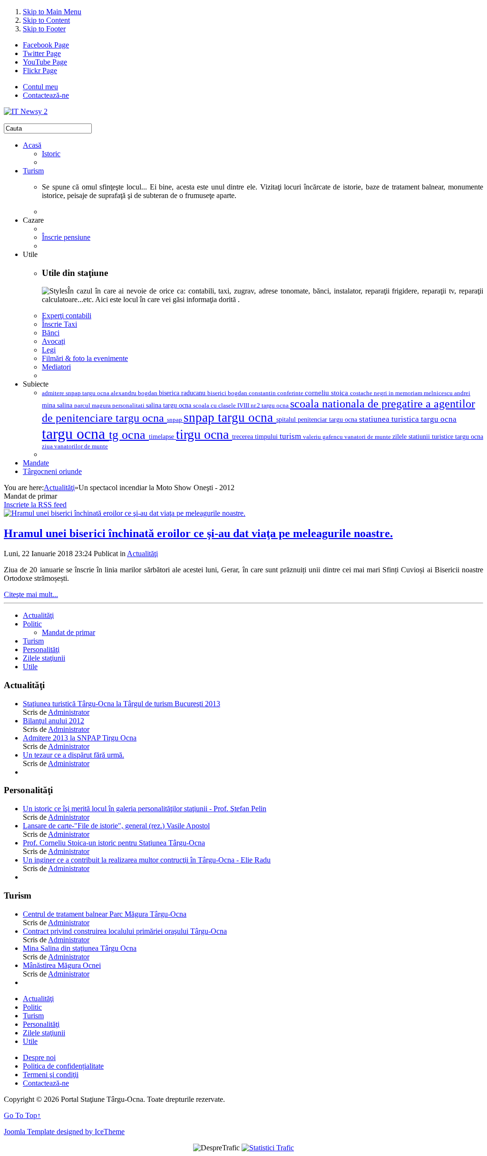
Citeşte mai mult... (31, 594)
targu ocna (75, 433)
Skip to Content (46, 20)
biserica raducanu (183, 393)
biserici (217, 393)
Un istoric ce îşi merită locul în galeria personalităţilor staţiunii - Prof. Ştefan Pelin (144, 809)
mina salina (58, 405)
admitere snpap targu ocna (76, 393)
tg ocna (129, 435)
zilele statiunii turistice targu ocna (437, 436)
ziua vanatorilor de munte (75, 446)
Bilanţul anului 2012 (53, 721)
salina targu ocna (169, 405)
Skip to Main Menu (52, 12)
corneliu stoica (327, 393)
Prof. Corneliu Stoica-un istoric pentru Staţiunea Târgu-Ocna (114, 843)
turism (291, 436)
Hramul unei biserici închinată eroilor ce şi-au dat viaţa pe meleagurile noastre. (198, 533)
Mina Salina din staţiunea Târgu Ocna (79, 948)
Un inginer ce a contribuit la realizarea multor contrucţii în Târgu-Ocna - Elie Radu (147, 860)
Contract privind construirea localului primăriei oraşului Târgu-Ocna (125, 931)
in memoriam (406, 393)
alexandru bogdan (135, 393)
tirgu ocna (204, 434)
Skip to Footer (44, 29)
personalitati (129, 405)
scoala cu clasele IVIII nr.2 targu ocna (241, 405)
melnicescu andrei (447, 393)
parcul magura (93, 405)
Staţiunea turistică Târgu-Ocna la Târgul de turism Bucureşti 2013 (121, 704)
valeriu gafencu (323, 436)
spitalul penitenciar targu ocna (317, 419)
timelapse (162, 436)
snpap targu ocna (230, 417)
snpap (175, 419)
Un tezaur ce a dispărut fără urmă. (73, 755)
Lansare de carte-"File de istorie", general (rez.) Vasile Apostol (116, 826)
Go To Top (22, 1115)
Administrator (68, 712)
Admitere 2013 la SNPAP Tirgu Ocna (79, 738)
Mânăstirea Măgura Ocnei (62, 965)
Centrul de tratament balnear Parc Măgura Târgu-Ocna (104, 914)
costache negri (369, 393)
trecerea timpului (256, 436)
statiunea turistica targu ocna (408, 419)
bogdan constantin (252, 393)
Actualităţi (59, 487)
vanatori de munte (368, 436)
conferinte (291, 393)
